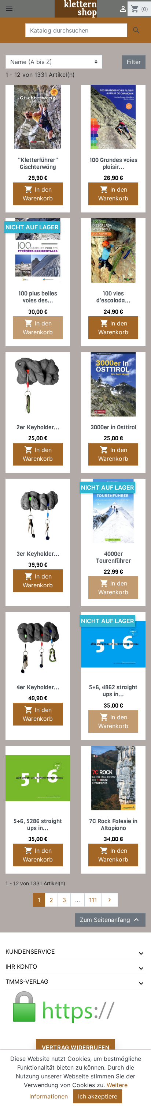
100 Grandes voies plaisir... (113, 163)
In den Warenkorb (38, 193)
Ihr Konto (21, 966)
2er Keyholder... (37, 427)
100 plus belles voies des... (37, 297)
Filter (134, 61)
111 (93, 900)
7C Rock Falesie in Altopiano (113, 824)
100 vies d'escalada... (113, 297)
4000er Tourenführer (113, 557)
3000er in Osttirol (113, 427)
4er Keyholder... (37, 687)
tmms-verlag (26, 981)
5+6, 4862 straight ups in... (113, 690)
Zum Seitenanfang (110, 919)
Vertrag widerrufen (76, 1047)
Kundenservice (30, 951)
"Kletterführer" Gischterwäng (38, 163)
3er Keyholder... (37, 554)
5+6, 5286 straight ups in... (38, 824)
